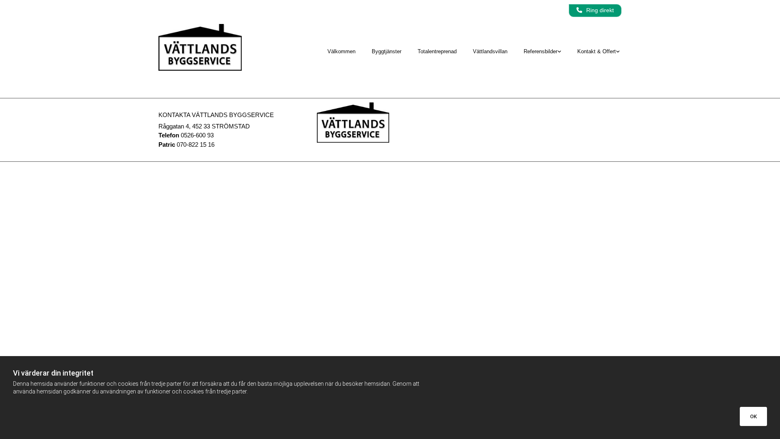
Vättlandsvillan (490, 51)
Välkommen (341, 51)
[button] (595, 10)
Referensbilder (540, 51)
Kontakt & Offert (596, 51)
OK (753, 416)
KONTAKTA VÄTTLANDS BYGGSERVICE (216, 114)
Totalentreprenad (437, 51)
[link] (542, 41)
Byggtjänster (386, 51)
